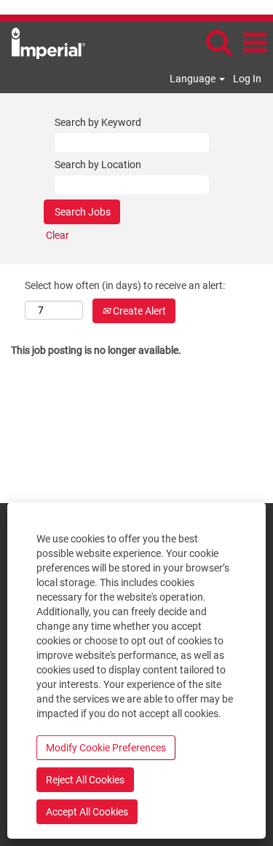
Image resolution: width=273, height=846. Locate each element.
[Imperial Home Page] (43, 42)
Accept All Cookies (87, 812)
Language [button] (194, 78)
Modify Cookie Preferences (106, 748)
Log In (247, 78)
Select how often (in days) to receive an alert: (125, 285)
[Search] (218, 42)
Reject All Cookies (85, 780)
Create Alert (138, 311)
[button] (255, 42)
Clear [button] (57, 235)
